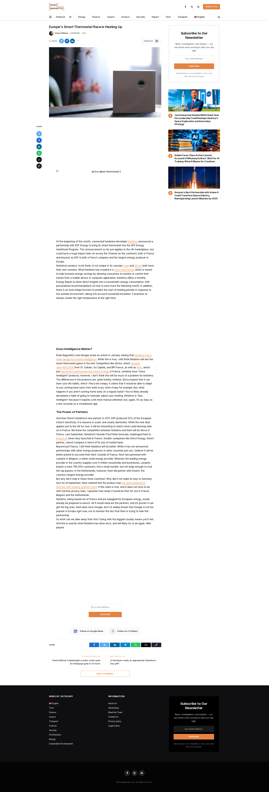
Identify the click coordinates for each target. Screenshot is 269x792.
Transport (182, 17)
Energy (81, 17)
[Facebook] (39, 140)
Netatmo (133, 241)
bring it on (62, 438)
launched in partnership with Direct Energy (85, 371)
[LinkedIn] (39, 146)
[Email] (39, 159)
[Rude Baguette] (56, 7)
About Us (112, 703)
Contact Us (113, 717)
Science (125, 17)
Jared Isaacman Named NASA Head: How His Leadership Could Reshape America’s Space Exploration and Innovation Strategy (196, 120)
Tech (168, 17)
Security (140, 17)
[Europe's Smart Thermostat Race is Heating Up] (105, 84)
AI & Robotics (55, 734)
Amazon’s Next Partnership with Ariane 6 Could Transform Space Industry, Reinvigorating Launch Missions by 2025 (196, 195)
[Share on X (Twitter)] (61, 41)
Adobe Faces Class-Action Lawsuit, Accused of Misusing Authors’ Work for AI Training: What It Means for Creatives (196, 158)
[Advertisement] (105, 145)
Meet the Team (115, 712)
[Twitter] (39, 133)
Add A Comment (105, 674)
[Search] (218, 17)
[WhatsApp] (39, 153)
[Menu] (50, 17)
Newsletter (211, 7)
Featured (60, 17)
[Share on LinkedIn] (72, 41)
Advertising (113, 708)
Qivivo (138, 265)
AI (70, 17)
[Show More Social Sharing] (78, 41)
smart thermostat (124, 269)
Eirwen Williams (61, 33)
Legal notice (114, 726)
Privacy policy (114, 721)
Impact (155, 17)
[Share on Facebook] (67, 41)
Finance (96, 17)
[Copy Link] (39, 166)
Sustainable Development (61, 743)
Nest (126, 265)
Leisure (110, 17)
